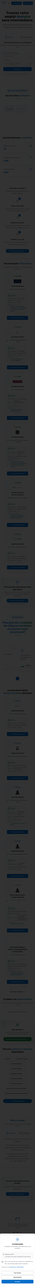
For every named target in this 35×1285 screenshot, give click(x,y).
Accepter (17, 1281)
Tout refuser (17, 1273)
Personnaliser (17, 1277)
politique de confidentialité (16, 1267)
